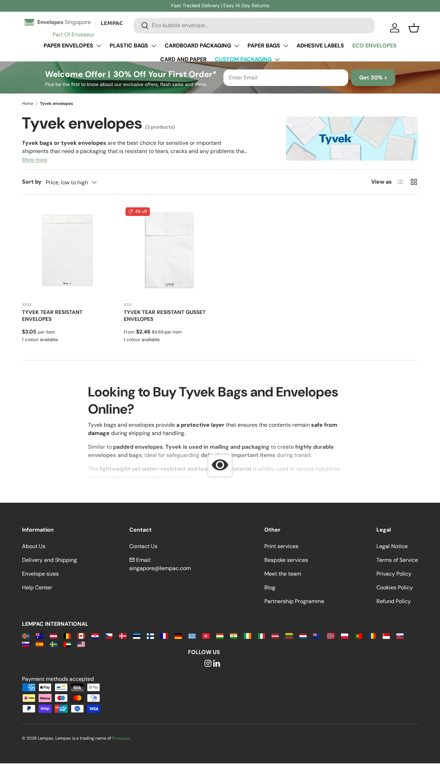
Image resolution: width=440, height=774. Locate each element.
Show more (34, 159)
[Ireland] (247, 635)
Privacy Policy (393, 573)
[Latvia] (275, 635)
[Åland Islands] (25, 635)
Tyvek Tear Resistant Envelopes (52, 316)
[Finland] (150, 635)
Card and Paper (183, 59)
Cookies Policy (394, 587)
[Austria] (53, 635)
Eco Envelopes (374, 45)
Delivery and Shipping (49, 560)
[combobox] (254, 25)
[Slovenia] (25, 643)
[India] (233, 635)
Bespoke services (286, 560)
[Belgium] (67, 635)
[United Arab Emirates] (67, 643)
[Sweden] (53, 643)
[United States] (81, 643)
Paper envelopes (68, 45)
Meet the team (282, 573)
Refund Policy (393, 601)
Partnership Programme (294, 601)
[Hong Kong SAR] (205, 635)
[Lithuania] (289, 635)
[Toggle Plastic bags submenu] (154, 46)
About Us (33, 546)
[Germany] (178, 635)
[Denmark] (122, 635)
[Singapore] (386, 635)
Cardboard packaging (198, 45)
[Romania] (372, 635)
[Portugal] (358, 635)
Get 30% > (373, 77)
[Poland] (344, 635)
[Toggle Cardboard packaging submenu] (236, 46)
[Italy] (261, 635)
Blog (269, 587)
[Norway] (330, 635)
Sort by (32, 181)
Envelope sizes (40, 573)
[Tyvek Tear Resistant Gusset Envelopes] (169, 251)
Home (27, 103)
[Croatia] (95, 635)
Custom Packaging (243, 59)
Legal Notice (392, 546)
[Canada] (81, 635)
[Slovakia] (400, 635)
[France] (164, 635)
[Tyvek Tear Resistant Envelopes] (67, 251)
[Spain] (39, 643)
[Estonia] (136, 635)
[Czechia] (108, 635)
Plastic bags (129, 45)
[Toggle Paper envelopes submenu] (99, 46)
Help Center (37, 587)
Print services (281, 546)
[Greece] (192, 635)
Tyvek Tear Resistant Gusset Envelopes (165, 316)
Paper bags (264, 45)
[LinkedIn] (216, 663)
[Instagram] (208, 663)
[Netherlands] (303, 635)
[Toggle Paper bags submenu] (286, 46)
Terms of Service (397, 560)
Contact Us (143, 546)
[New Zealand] (316, 635)
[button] (413, 27)
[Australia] (39, 635)
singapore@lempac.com (160, 568)
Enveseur (121, 738)
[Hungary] (219, 635)
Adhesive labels (320, 45)
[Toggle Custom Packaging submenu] (277, 59)
